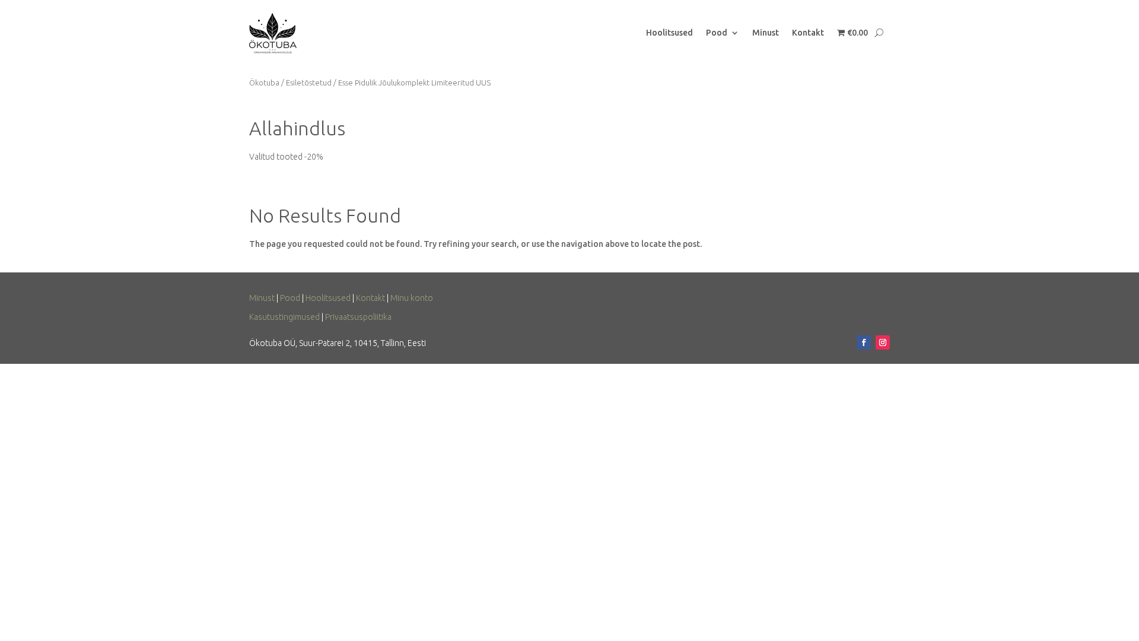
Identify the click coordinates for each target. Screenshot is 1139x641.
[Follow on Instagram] (883, 342)
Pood (716, 32)
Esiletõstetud (309, 82)
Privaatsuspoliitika (358, 317)
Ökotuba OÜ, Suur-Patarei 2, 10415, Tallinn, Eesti (337, 343)
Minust (765, 32)
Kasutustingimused (284, 317)
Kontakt (808, 32)
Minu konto (411, 298)
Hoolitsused (669, 32)
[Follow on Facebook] (864, 342)
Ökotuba (264, 82)
